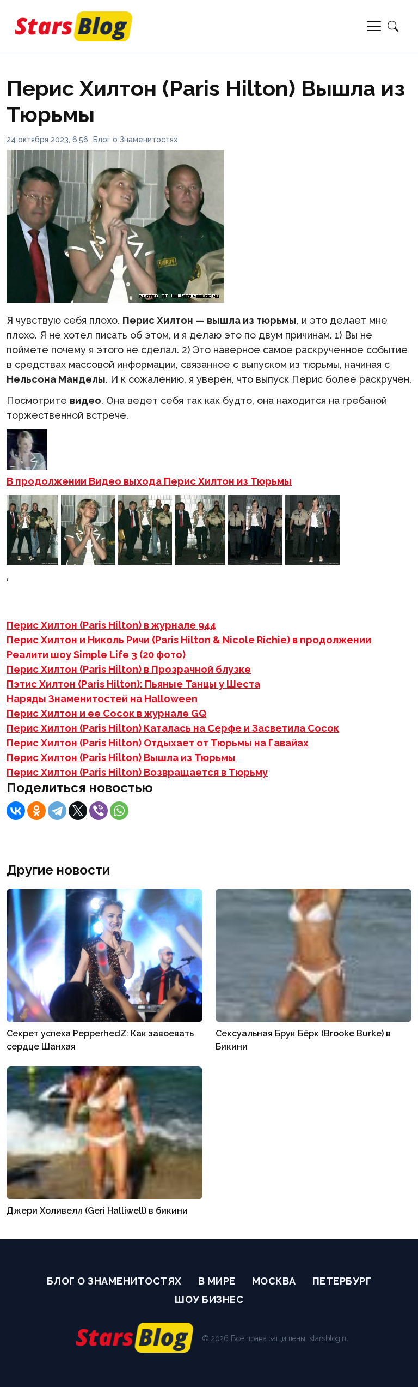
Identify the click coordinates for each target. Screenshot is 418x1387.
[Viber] (98, 810)
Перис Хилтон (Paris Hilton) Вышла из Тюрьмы (121, 757)
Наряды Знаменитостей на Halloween (102, 698)
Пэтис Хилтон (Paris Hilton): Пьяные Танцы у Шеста (133, 684)
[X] (78, 810)
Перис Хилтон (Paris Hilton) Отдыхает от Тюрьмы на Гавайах (158, 743)
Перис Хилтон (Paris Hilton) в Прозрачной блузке (129, 669)
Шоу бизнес (209, 1299)
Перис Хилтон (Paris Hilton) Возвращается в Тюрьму (137, 772)
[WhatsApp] (119, 810)
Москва (274, 1281)
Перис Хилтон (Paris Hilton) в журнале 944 (111, 625)
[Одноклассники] (36, 810)
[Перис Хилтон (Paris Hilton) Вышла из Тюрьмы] (32, 561)
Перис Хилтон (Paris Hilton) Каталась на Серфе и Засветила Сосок (173, 728)
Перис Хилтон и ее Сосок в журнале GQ (106, 713)
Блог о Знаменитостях (135, 139)
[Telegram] (57, 810)
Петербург (342, 1281)
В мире (217, 1281)
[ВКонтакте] (16, 810)
